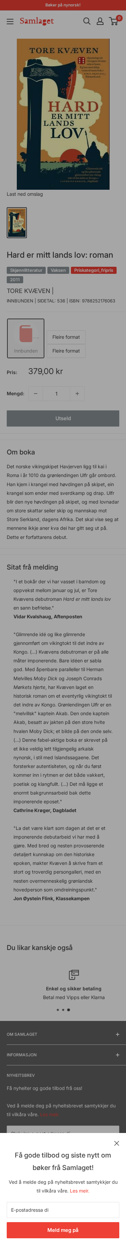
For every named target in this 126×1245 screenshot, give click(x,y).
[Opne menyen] (10, 21)
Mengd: (15, 393)
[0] (114, 21)
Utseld (63, 418)
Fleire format (66, 337)
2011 (15, 279)
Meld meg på (63, 1230)
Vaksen (58, 270)
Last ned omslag (25, 194)
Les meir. (79, 1191)
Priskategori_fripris (93, 270)
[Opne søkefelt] (87, 21)
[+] (77, 394)
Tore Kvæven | (30, 290)
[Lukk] (116, 1142)
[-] (36, 394)
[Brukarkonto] (100, 21)
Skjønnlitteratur (26, 270)
